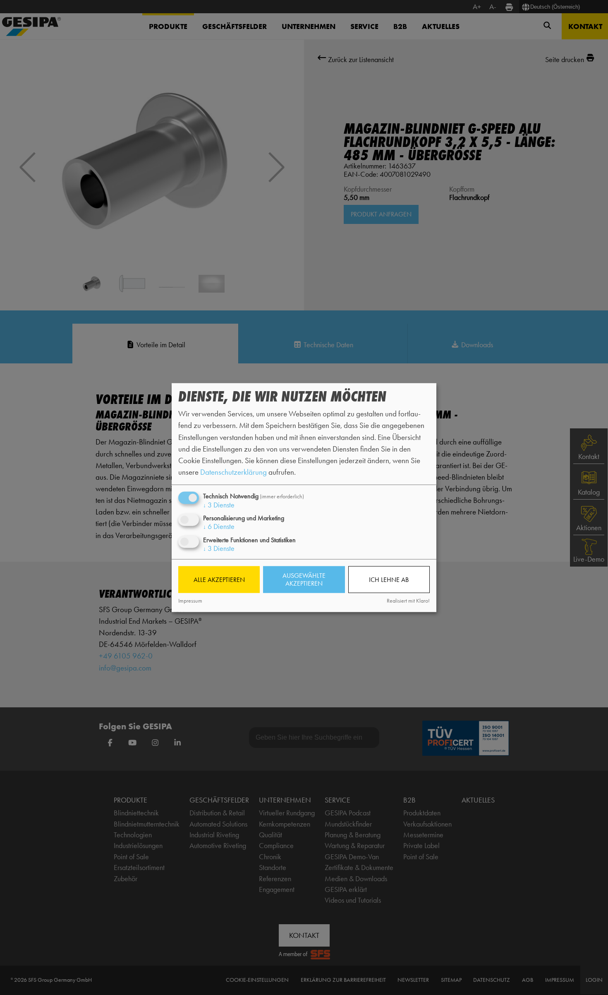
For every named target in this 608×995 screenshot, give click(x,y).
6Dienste (219, 526)
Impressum (190, 600)
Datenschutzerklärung (233, 472)
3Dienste (219, 505)
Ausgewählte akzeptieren (304, 579)
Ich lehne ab (389, 580)
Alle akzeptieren (219, 580)
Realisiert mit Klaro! (408, 600)
